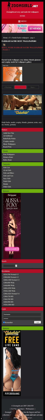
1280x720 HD (8, 296)
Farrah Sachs (5, 65)
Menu (24, 21)
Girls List (6, 167)
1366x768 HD (8, 299)
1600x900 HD (8, 302)
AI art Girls (7, 170)
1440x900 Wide (8, 285)
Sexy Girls (6, 178)
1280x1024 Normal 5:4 (11, 293)
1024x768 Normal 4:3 (11, 274)
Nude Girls (7, 181)
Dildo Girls (7, 186)
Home (5, 37)
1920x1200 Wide (9, 291)
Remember (9, 322)
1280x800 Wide (8, 282)
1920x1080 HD (8, 304)
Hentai (5, 184)
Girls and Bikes (8, 173)
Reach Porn (7, 147)
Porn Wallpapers (9, 154)
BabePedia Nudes (9, 138)
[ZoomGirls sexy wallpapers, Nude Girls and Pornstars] (22, 9)
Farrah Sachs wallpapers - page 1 (23, 37)
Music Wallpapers (9, 144)
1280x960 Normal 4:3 (11, 277)
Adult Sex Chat (8, 133)
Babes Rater (7, 160)
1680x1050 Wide (9, 288)
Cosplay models (8, 141)
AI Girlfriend (7, 136)
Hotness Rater (8, 157)
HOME (22, 16)
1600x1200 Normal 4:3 (11, 280)
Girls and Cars (8, 175)
